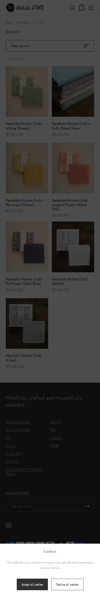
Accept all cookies (32, 584)
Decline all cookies (67, 584)
